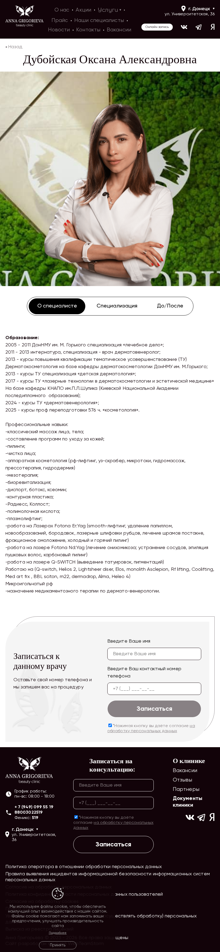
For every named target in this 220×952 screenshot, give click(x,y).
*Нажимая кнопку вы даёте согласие (151, 728)
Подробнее (58, 933)
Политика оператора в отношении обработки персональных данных (83, 866)
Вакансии (185, 770)
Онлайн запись (157, 27)
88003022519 (28, 812)
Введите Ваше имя (129, 641)
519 (35, 818)
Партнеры (186, 789)
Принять (57, 945)
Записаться (154, 709)
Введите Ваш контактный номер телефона (144, 672)
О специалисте (57, 306)
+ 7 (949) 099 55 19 (33, 807)
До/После (170, 306)
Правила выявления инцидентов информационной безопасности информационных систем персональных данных (107, 877)
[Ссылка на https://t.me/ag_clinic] (199, 27)
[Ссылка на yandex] (213, 27)
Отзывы (182, 780)
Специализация (117, 306)
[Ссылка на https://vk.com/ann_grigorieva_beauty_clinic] (184, 27)
